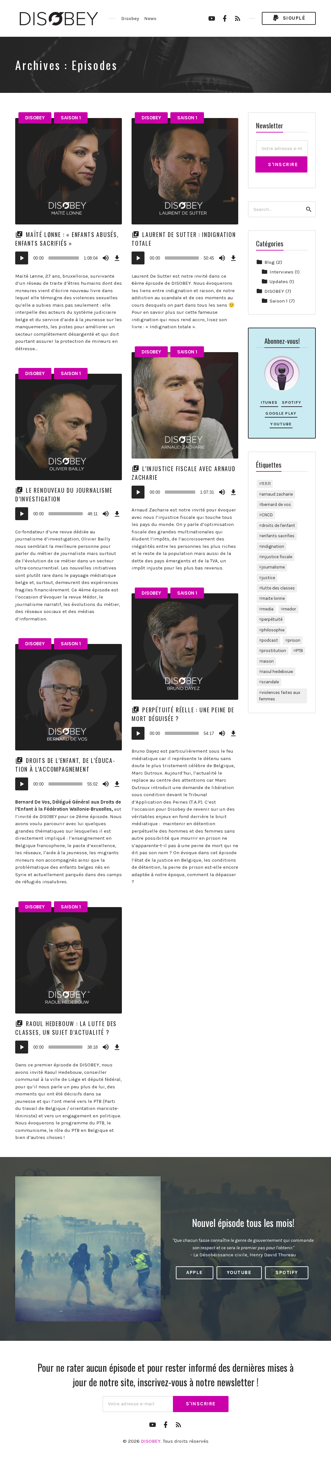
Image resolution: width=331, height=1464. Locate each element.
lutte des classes (278, 588)
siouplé (293, 18)
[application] (68, 258)
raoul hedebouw (277, 671)
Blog (269, 262)
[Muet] (106, 258)
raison (268, 661)
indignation (273, 546)
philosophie (273, 630)
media (267, 609)
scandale (270, 681)
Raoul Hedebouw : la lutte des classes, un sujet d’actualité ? (66, 1027)
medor (289, 609)
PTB (299, 650)
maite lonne (273, 598)
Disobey (130, 18)
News (150, 18)
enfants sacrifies (278, 535)
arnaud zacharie (277, 494)
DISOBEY (35, 118)
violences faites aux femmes (279, 695)
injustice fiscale (277, 556)
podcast (270, 640)
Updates (279, 281)
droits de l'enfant (278, 525)
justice (268, 577)
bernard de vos (276, 504)
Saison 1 (71, 118)
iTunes (269, 402)
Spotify (291, 402)
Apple (194, 1272)
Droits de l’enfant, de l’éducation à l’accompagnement (65, 764)
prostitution (274, 650)
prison (294, 640)
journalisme (273, 567)
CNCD (267, 514)
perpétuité (272, 619)
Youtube (281, 423)
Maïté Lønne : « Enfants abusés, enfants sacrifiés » (67, 238)
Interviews (282, 272)
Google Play (280, 413)
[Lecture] (21, 258)
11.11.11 (266, 483)
